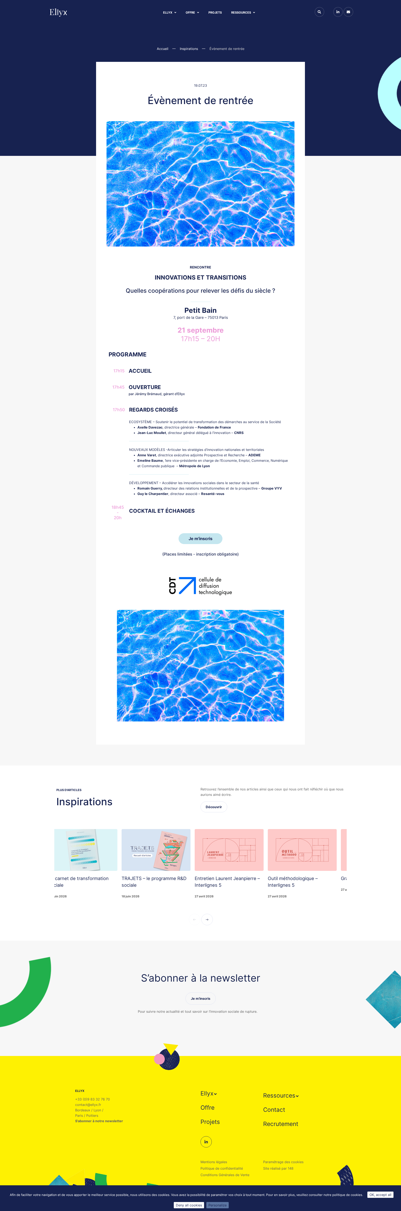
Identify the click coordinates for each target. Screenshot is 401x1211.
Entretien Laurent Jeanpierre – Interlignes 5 (164, 882)
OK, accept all (380, 1195)
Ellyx (167, 12)
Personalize (217, 1205)
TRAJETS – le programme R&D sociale (90, 882)
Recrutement (280, 1123)
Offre (190, 12)
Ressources (241, 12)
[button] (209, 1093)
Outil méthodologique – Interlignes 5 (230, 882)
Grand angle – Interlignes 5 (306, 878)
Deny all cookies (189, 1205)
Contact (274, 1109)
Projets (215, 12)
